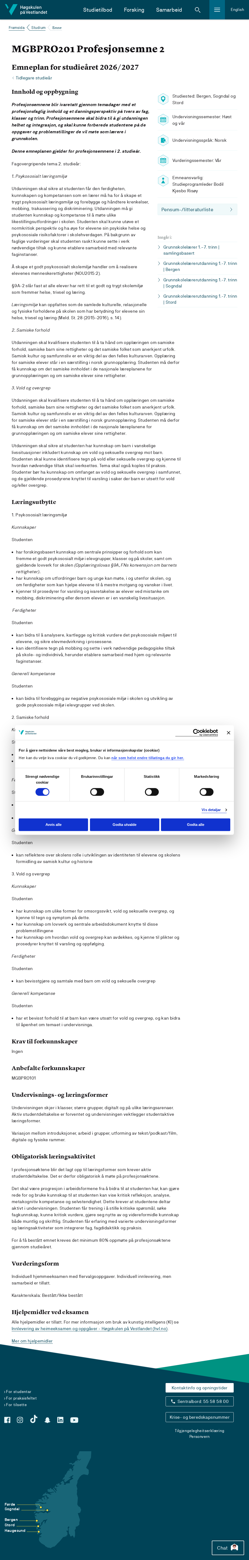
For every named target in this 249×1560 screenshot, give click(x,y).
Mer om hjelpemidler (32, 1340)
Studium (38, 27)
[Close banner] (228, 732)
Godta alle (195, 825)
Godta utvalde (124, 825)
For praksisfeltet (21, 1398)
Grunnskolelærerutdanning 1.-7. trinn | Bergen (200, 266)
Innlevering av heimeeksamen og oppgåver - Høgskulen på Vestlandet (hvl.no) (90, 1328)
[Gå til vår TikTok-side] (33, 1419)
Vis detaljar (211, 810)
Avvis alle (53, 825)
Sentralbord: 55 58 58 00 (203, 1401)
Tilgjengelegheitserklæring (199, 1430)
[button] (197, 9)
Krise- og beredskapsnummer (200, 1417)
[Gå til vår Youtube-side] (74, 1420)
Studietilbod (97, 10)
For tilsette (16, 1404)
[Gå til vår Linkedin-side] (60, 1420)
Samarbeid (169, 10)
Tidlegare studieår (34, 77)
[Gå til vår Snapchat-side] (47, 1420)
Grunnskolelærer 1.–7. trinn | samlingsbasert (191, 250)
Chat (222, 1548)
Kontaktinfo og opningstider (200, 1387)
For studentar (18, 1391)
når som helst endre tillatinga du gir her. (147, 758)
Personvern (199, 1436)
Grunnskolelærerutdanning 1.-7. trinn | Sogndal (200, 282)
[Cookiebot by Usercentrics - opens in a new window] (196, 732)
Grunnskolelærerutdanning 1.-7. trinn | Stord (200, 299)
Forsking (134, 10)
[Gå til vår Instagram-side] (20, 1420)
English (237, 9)
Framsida (17, 27)
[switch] (97, 792)
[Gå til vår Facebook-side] (7, 1420)
